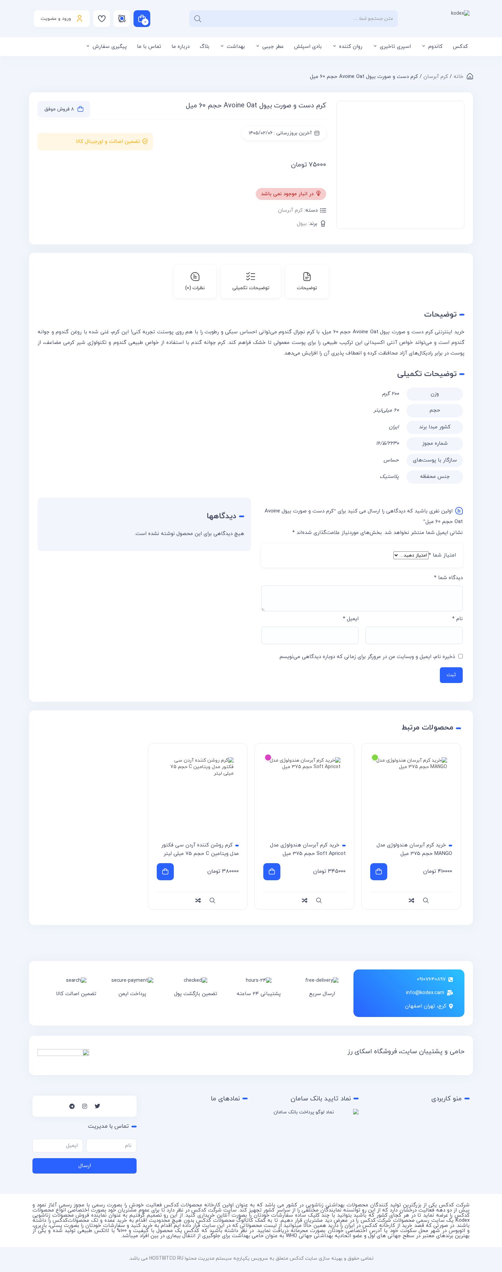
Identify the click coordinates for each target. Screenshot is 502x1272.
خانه (458, 76)
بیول (302, 223)
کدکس (460, 46)
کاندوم (435, 46)
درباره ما (180, 46)
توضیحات (307, 288)
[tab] (307, 282)
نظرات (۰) (195, 288)
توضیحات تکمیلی (250, 288)
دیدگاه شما (448, 577)
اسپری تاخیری (395, 46)
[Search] (197, 18)
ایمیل (351, 618)
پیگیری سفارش (110, 46)
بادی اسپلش (308, 46)
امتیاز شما (442, 555)
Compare (411, 901)
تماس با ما (149, 46)
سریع (426, 901)
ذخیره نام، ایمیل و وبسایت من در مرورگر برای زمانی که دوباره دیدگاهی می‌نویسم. (367, 656)
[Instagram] (84, 1106)
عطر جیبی (273, 46)
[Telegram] (72, 1106)
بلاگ (204, 46)
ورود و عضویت (56, 18)
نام (457, 618)
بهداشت (236, 46)
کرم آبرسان (435, 76)
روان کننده (350, 46)
